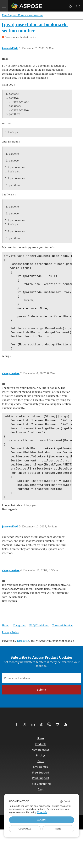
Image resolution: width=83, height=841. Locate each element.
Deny (58, 829)
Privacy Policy (10, 632)
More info (42, 812)
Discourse (23, 640)
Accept (41, 820)
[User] (70, 6)
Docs (40, 761)
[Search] (78, 6)
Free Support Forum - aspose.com (22, 15)
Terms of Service (62, 625)
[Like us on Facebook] (17, 724)
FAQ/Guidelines (39, 625)
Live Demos (40, 767)
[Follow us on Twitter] (25, 724)
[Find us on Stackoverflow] (41, 724)
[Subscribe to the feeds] (66, 724)
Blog (40, 789)
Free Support (40, 772)
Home (5, 625)
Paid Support (40, 778)
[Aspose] (27, 6)
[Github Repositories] (58, 724)
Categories (19, 625)
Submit (41, 689)
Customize (25, 829)
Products (40, 744)
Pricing (40, 755)
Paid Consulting (40, 784)
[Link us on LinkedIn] (33, 724)
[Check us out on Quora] (50, 724)
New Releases (41, 749)
